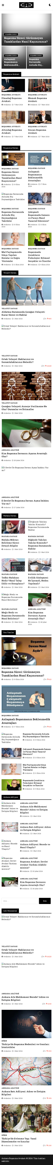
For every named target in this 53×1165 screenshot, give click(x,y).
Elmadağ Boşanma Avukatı (12, 99)
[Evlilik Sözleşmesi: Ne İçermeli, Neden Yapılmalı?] (39, 564)
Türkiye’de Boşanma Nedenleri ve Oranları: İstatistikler (26, 1046)
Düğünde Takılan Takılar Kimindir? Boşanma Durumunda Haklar (39, 544)
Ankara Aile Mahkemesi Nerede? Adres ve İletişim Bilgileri (34, 809)
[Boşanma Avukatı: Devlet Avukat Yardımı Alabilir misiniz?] (10, 863)
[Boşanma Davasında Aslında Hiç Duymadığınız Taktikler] (13, 199)
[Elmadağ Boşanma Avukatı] (13, 85)
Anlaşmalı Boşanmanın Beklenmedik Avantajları (11, 62)
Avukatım (7, 105)
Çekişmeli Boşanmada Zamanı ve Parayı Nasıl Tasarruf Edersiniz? (39, 216)
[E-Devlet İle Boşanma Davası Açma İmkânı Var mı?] (26, 480)
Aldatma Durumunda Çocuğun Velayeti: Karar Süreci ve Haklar (23, 313)
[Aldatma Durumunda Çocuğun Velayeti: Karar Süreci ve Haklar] (26, 291)
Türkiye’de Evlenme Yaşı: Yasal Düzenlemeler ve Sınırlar (19, 1140)
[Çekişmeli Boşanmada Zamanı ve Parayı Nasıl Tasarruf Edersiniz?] (39, 199)
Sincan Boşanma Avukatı (37, 131)
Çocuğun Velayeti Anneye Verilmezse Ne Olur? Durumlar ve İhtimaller (24, 408)
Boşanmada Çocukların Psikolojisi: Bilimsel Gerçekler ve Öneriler (39, 256)
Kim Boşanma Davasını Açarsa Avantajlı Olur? (24, 455)
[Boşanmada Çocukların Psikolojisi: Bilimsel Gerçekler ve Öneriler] (39, 239)
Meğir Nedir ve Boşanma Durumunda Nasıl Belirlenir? (13, 615)
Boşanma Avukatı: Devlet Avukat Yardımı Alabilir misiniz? (34, 864)
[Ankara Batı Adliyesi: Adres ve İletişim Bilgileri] (10, 827)
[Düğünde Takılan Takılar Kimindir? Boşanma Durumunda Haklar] (39, 527)
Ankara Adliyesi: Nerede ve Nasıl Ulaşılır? (35, 846)
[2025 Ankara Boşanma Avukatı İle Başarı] (26, 5)
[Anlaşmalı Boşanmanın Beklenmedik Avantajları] (39, 159)
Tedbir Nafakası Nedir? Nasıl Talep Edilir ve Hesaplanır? (13, 580)
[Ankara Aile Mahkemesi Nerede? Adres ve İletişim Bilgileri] (10, 807)
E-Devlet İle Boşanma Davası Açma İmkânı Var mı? (25, 502)
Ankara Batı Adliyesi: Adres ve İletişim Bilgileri (35, 828)
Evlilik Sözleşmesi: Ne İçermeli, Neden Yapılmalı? (38, 580)
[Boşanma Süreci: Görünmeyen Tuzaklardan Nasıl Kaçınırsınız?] (13, 159)
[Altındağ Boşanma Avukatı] (13, 117)
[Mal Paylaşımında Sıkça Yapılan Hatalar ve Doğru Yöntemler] (13, 239)
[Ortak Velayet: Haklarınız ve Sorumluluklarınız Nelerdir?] (26, 339)
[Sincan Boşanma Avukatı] (39, 117)
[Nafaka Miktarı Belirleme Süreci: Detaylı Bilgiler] (13, 527)
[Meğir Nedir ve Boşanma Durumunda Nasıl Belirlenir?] (13, 599)
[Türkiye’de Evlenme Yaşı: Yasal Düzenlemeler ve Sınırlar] (26, 1118)
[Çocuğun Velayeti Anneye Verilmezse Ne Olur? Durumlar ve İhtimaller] (26, 386)
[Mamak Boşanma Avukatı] (39, 85)
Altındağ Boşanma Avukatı (12, 131)
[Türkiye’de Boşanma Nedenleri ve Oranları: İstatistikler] (26, 1024)
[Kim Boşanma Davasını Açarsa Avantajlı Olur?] (26, 433)
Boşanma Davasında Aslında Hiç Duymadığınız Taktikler (36, 62)
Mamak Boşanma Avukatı (37, 99)
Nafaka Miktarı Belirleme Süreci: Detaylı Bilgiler (10, 542)
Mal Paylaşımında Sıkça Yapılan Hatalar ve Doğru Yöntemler (12, 256)
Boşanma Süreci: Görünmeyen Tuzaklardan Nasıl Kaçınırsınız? (26, 39)
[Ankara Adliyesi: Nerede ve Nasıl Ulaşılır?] (10, 845)
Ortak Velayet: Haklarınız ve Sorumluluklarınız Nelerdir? (18, 360)
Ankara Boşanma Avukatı (14, 1158)
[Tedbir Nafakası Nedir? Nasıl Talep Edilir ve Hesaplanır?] (13, 564)
